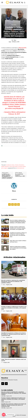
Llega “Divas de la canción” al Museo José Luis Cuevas (13, 360)
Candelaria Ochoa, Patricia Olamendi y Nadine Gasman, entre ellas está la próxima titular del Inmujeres (13, 166)
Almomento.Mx (20, 168)
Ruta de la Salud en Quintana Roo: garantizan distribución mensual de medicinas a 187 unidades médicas (18, 221)
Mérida (2, 401)
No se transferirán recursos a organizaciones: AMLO (20, 175)
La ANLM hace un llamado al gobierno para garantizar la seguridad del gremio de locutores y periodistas (7, 176)
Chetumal (3, 395)
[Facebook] (9, 204)
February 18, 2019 (14, 114)
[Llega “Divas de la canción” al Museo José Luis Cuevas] (5, 241)
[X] (12, 204)
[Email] (3, 414)
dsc (4, 284)
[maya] (14, 186)
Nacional (14, 24)
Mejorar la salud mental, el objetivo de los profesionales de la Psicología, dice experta (18, 248)
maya (15, 40)
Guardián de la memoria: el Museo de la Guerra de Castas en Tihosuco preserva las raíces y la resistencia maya (18, 234)
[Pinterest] (15, 204)
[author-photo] (2, 284)
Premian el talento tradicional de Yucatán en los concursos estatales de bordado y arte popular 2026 (18, 228)
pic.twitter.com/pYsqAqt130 (14, 108)
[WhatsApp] (18, 204)
